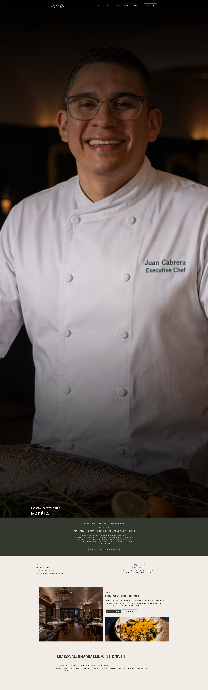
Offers (136, 5)
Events (116, 5)
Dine (107, 5)
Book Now (150, 5)
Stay (99, 5)
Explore (126, 5)
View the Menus (112, 549)
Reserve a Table (96, 549)
